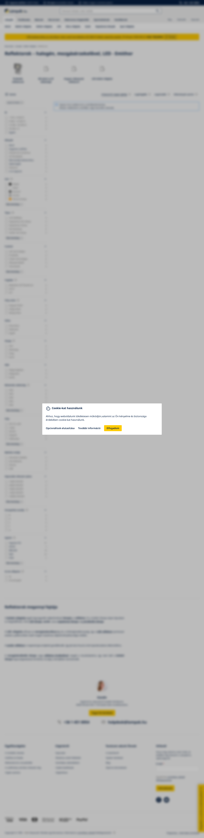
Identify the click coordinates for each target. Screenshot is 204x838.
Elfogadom (113, 428)
